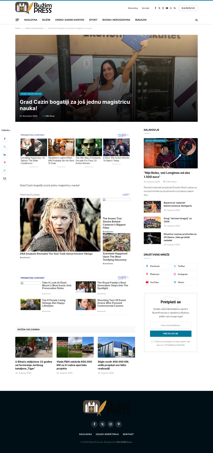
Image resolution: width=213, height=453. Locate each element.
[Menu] (17, 20)
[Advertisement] (106, 69)
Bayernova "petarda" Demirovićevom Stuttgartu (178, 204)
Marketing (133, 8)
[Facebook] (5, 139)
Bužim (46, 19)
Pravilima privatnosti (174, 345)
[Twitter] (5, 147)
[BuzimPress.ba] (33, 8)
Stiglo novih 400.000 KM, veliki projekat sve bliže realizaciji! (113, 365)
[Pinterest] (5, 162)
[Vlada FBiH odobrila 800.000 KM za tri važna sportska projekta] (75, 347)
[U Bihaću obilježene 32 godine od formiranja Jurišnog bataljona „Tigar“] (34, 347)
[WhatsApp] (5, 170)
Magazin (140, 19)
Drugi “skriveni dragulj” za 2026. (178, 220)
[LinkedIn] (5, 154)
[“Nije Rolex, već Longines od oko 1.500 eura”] (171, 153)
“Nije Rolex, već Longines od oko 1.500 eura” (167, 175)
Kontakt (145, 8)
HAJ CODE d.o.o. (124, 442)
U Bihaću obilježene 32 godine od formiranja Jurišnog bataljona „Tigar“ (33, 365)
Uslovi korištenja (107, 434)
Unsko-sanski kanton (69, 19)
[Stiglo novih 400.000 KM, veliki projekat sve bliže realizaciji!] (116, 347)
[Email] (5, 178)
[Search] (196, 19)
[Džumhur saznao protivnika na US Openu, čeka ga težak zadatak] (152, 238)
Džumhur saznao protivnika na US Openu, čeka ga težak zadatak (180, 237)
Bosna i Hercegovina (116, 19)
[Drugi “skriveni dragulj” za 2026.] (152, 222)
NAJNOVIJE (188, 8)
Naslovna (30, 19)
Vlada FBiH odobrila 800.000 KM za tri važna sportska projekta (74, 365)
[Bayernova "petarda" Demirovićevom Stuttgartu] (152, 207)
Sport (93, 19)
